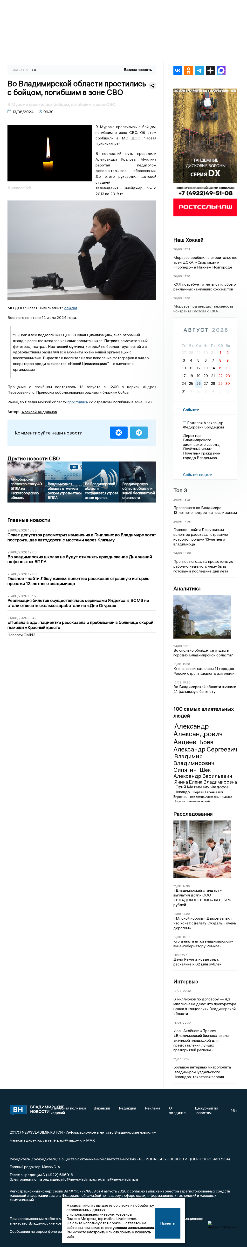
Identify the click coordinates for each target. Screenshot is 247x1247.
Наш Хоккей (188, 239)
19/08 (177, 990)
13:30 (187, 646)
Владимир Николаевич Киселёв (192, 801)
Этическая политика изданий (68, 1110)
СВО (34, 70)
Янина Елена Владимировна (205, 782)
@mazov (71, 1140)
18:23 (187, 499)
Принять (167, 1223)
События (190, 409)
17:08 (187, 521)
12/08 (177, 937)
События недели (197, 474)
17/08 (177, 914)
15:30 (186, 682)
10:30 (186, 664)
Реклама (152, 1108)
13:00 (186, 914)
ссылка (70, 307)
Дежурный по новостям (206, 1110)
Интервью (185, 981)
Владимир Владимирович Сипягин (193, 762)
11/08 (177, 955)
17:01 (186, 276)
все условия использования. (130, 1227)
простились (78, 402)
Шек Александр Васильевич (202, 772)
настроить (96, 1231)
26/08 (177, 249)
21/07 (177, 1059)
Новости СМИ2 (21, 634)
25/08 (177, 499)
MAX (90, 1140)
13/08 (177, 664)
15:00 (187, 553)
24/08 (177, 553)
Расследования (193, 813)
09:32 (187, 990)
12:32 (185, 1059)
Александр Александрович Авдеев (198, 734)
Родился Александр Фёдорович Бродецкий (203, 424)
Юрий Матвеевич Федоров (201, 787)
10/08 (177, 682)
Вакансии (102, 1108)
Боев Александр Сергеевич (205, 745)
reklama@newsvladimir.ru (117, 1179)
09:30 (187, 1022)
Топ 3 (180, 490)
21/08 (177, 886)
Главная (18, 70)
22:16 (185, 955)
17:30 (186, 886)
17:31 (186, 249)
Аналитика (187, 588)
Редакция (127, 1108)
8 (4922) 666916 (57, 1174)
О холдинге (177, 1110)
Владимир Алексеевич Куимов (211, 797)
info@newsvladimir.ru (78, 1179)
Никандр (182, 791)
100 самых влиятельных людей (203, 712)
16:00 (186, 937)
